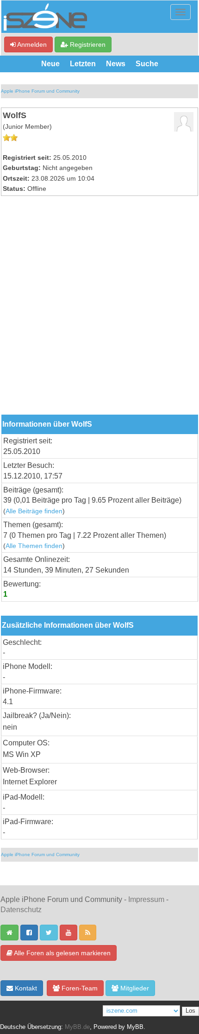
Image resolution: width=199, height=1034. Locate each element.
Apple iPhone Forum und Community (40, 91)
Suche (147, 64)
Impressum (146, 899)
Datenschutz (21, 910)
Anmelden (31, 44)
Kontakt (25, 988)
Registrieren (87, 44)
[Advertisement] (99, 310)
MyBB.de (77, 1027)
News (115, 64)
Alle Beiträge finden (34, 511)
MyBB (135, 1027)
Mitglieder (133, 988)
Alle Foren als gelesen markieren (61, 953)
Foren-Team (79, 988)
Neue (50, 64)
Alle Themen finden (34, 545)
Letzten (83, 64)
